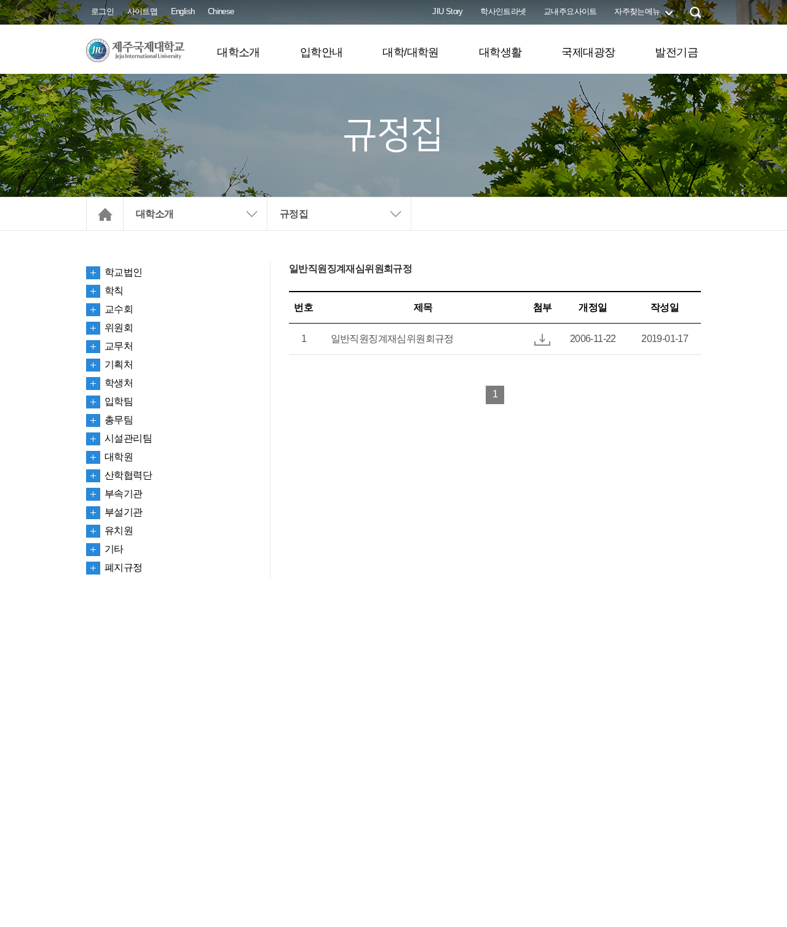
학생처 (119, 383)
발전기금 (676, 52)
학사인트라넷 (503, 11)
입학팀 (119, 401)
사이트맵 (142, 11)
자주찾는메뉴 (637, 11)
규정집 (294, 214)
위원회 (119, 327)
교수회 (119, 309)
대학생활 (500, 52)
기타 (114, 549)
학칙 (114, 290)
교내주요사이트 (570, 11)
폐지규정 (124, 567)
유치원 (119, 530)
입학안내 (321, 52)
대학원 (119, 457)
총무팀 (119, 420)
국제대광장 (588, 52)
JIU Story (447, 11)
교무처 (119, 346)
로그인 (102, 11)
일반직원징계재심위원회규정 (392, 338)
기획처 (119, 364)
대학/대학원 (410, 52)
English (183, 11)
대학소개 (238, 52)
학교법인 (124, 272)
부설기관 (124, 512)
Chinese (221, 11)
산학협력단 (128, 475)
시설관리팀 (128, 438)
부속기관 (124, 493)
